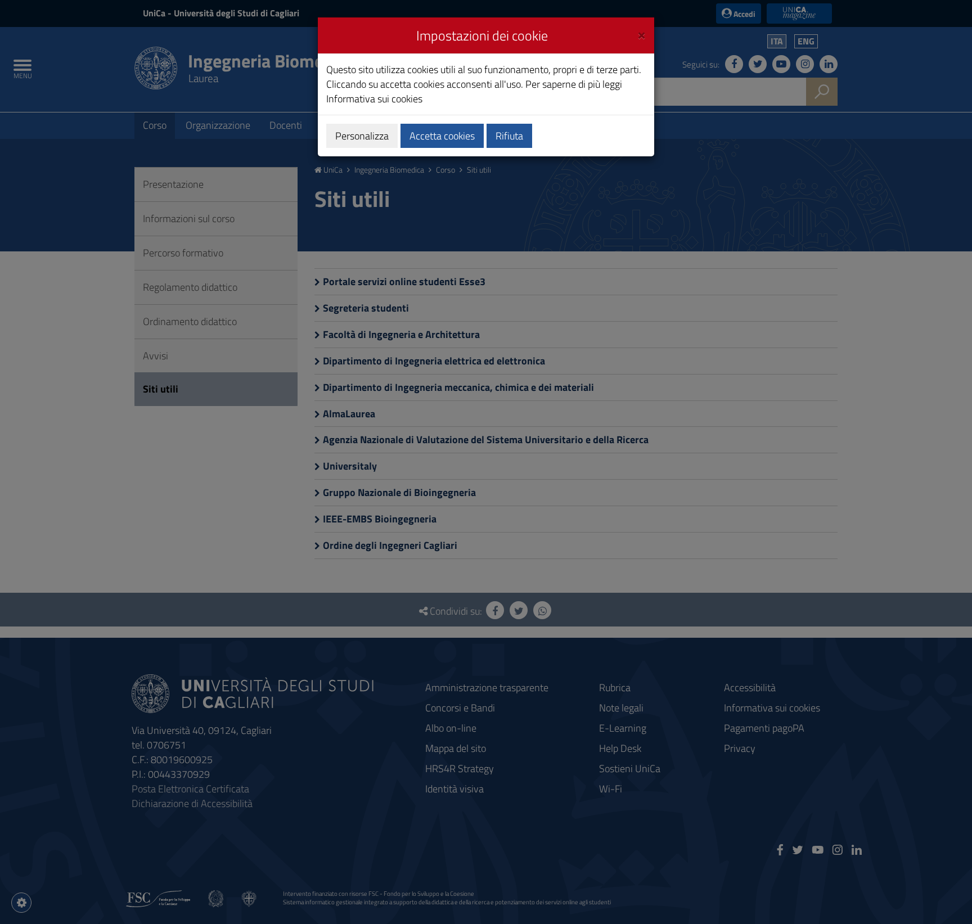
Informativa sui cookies (374, 98)
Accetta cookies (442, 135)
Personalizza (362, 135)
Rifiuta (509, 135)
